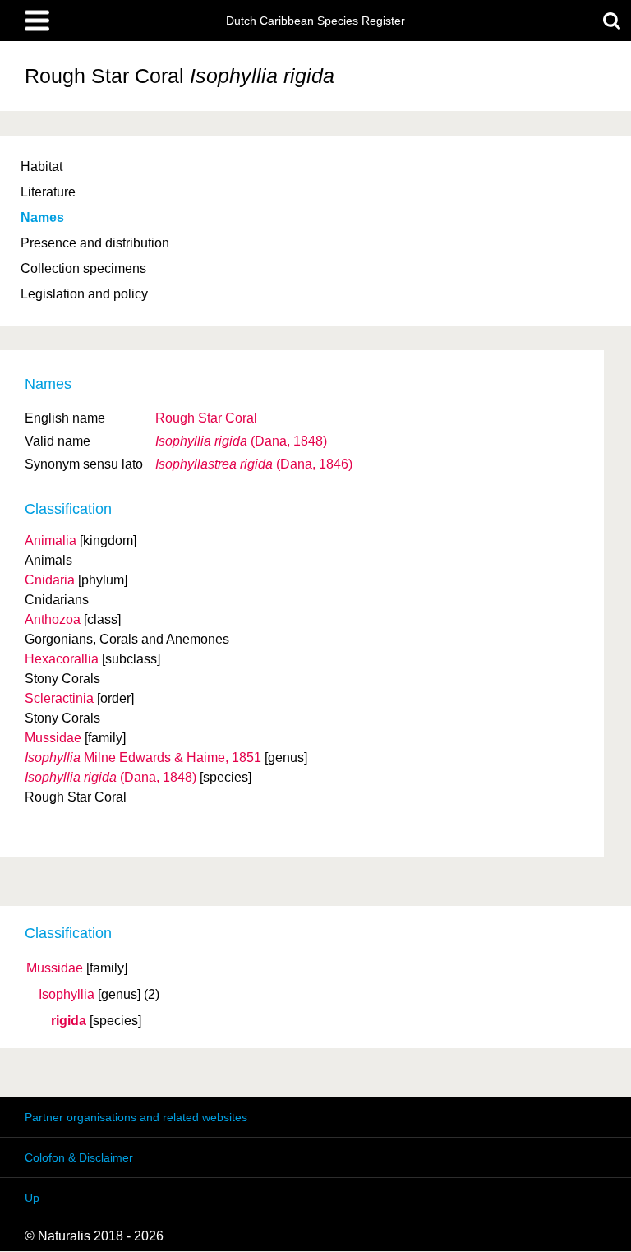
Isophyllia (66, 994)
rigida (68, 1021)
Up (32, 1197)
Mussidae (54, 968)
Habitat (41, 166)
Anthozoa (53, 619)
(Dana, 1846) (253, 464)
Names (42, 217)
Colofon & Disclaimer (79, 1157)
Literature (48, 192)
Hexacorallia (62, 659)
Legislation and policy (84, 294)
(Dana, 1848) (241, 441)
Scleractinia (59, 698)
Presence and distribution (95, 243)
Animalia (50, 540)
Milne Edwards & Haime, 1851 (143, 758)
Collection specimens (83, 268)
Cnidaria (50, 580)
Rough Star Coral (206, 418)
